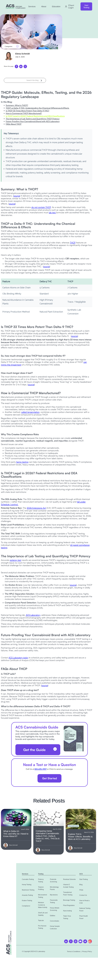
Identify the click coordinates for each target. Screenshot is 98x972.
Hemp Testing (26, 884)
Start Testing (86, 6)
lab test (52, 212)
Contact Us (83, 895)
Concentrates (54, 921)
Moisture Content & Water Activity (42, 905)
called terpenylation (30, 412)
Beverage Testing (69, 900)
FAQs (81, 890)
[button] (32, 6)
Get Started (49, 778)
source (17, 195)
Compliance (26, 906)
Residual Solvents (69, 879)
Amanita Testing (27, 895)
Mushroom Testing (28, 890)
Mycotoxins (54, 895)
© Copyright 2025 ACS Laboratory (33, 951)
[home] (15, 6)
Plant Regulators (69, 905)
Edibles (52, 915)
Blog (80, 884)
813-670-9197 (41, 769)
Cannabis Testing (28, 879)
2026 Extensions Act (36, 508)
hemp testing (22, 462)
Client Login (71, 6)
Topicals (41, 920)
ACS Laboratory (33, 615)
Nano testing (67, 911)
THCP (73, 242)
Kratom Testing (27, 900)
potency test (15, 560)
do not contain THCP (41, 207)
